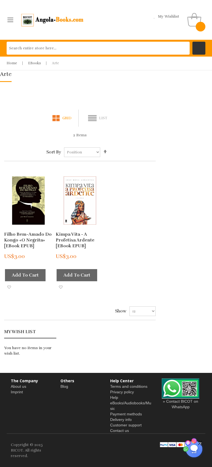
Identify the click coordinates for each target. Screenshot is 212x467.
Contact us (119, 430)
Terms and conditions (128, 386)
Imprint (17, 392)
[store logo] (52, 20)
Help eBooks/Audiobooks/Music (130, 403)
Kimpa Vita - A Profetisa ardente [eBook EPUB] (75, 240)
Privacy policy (122, 392)
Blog (64, 386)
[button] (9, 287)
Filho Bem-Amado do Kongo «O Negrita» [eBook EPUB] (28, 240)
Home (12, 63)
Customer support (126, 425)
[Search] (198, 48)
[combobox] (98, 48)
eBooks (34, 63)
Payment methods (126, 414)
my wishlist (168, 16)
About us (18, 386)
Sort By (53, 152)
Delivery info (121, 419)
